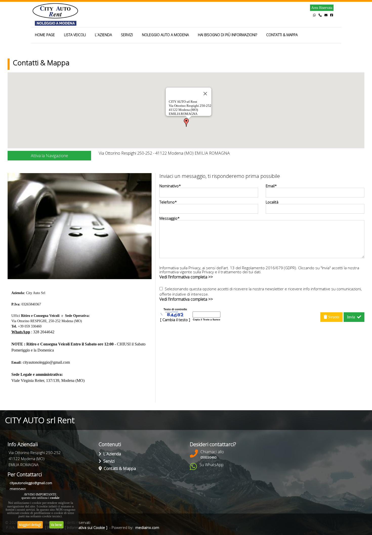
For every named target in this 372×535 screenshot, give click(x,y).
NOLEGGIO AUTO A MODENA (165, 34)
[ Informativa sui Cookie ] (86, 527)
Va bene (56, 525)
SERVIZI (127, 34)
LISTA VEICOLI (75, 34)
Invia (352, 317)
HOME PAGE (45, 34)
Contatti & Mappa (119, 468)
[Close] (205, 94)
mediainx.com (147, 527)
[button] (186, 122)
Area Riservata (321, 8)
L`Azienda (111, 454)
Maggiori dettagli (30, 525)
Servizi (108, 461)
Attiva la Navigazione (49, 155)
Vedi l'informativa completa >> (186, 277)
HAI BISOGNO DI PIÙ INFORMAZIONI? (227, 34)
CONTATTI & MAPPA (282, 34)
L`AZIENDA (103, 34)
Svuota (333, 317)
